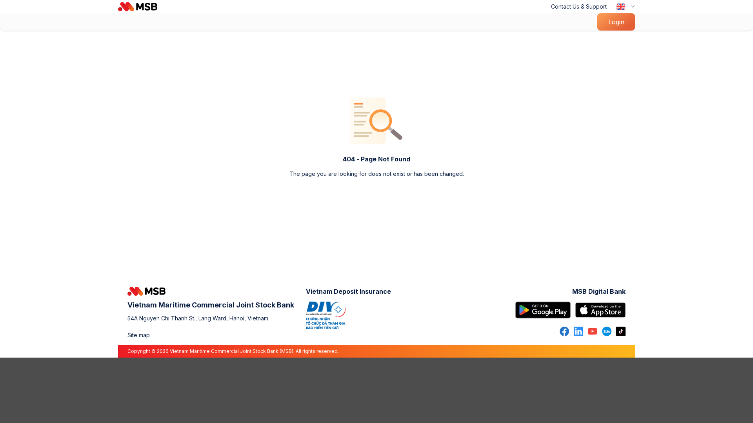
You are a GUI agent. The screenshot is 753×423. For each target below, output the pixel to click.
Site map (138, 335)
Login (616, 22)
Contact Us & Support (579, 6)
